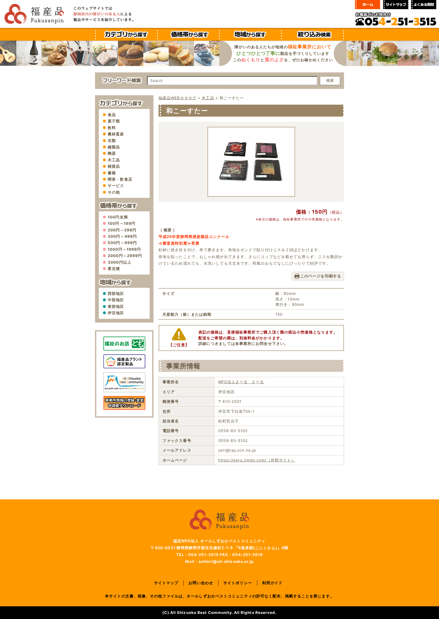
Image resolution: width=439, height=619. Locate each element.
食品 (112, 114)
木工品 (114, 159)
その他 (114, 192)
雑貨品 (114, 166)
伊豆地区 (116, 312)
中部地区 (116, 299)
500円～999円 (122, 242)
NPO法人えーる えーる (241, 381)
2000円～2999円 (125, 255)
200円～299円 (122, 230)
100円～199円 (121, 223)
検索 (330, 80)
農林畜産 (116, 134)
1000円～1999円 (124, 249)
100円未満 (118, 217)
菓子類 (114, 121)
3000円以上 (119, 262)
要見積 (114, 268)
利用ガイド (272, 582)
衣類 (112, 140)
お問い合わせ (201, 582)
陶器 (112, 153)
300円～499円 (122, 236)
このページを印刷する (320, 276)
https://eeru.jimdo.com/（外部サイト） (256, 460)
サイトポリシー (237, 582)
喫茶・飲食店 (120, 179)
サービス (116, 185)
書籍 (112, 172)
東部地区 (116, 306)
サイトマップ (166, 582)
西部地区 (116, 293)
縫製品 (114, 147)
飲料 (112, 127)
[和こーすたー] (251, 188)
